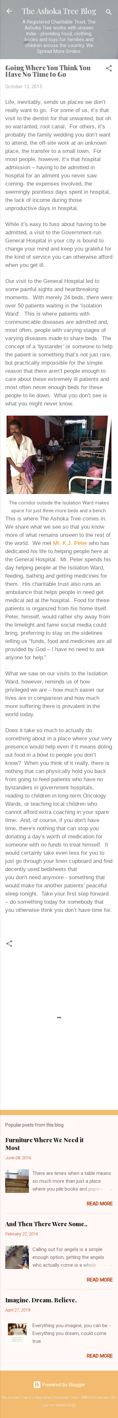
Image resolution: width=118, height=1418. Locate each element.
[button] (109, 69)
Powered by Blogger (63, 1385)
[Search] (109, 13)
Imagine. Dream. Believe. (41, 1300)
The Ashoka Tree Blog (59, 11)
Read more (100, 1204)
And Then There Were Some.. (46, 1224)
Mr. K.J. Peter (70, 543)
